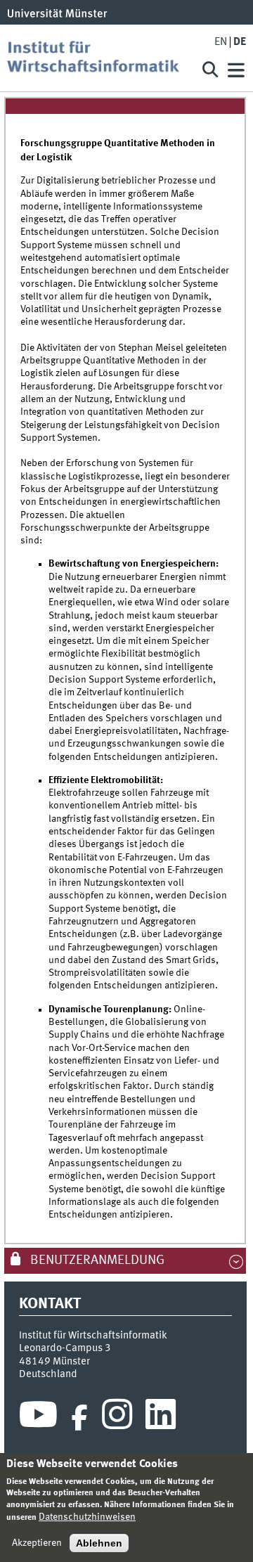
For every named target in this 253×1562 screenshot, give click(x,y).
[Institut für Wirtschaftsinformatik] (98, 58)
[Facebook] (79, 1417)
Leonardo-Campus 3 (65, 1348)
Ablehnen (99, 1543)
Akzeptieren (37, 1543)
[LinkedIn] (160, 1417)
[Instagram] (117, 1417)
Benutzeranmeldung (95, 1260)
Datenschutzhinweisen (87, 1517)
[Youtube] (38, 1417)
